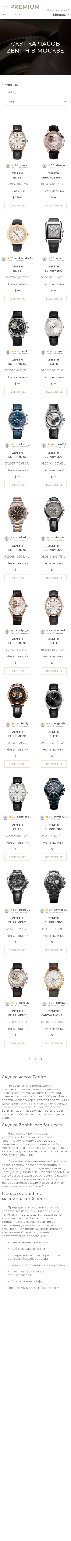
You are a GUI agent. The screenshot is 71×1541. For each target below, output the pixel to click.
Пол (10, 101)
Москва (59, 15)
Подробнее (17, 205)
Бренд (12, 92)
